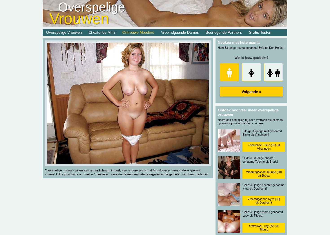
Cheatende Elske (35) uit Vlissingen (264, 146)
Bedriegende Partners (224, 32)
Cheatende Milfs (102, 32)
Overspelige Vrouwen (64, 32)
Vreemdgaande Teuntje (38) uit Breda (264, 173)
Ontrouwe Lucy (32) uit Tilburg (264, 227)
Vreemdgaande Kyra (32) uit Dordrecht (264, 200)
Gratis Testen (260, 32)
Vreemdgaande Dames (180, 32)
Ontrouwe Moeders (138, 32)
